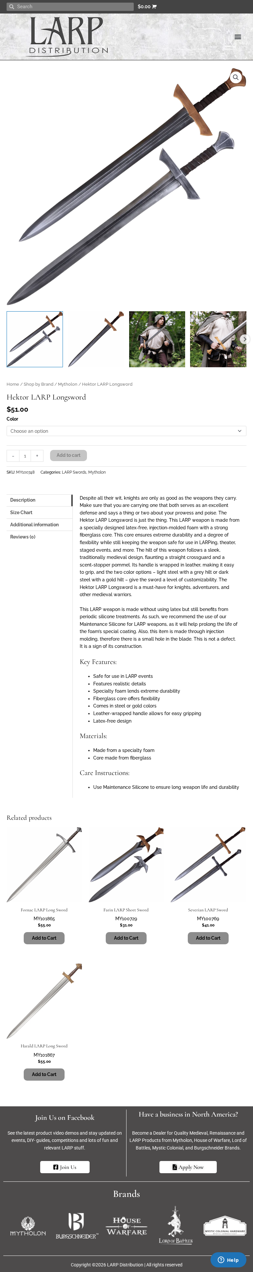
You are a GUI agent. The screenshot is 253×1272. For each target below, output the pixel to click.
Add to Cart (126, 938)
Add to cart (68, 455)
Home (13, 384)
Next (245, 339)
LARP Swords (74, 472)
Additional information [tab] (34, 524)
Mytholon (67, 384)
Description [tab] (22, 500)
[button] (237, 36)
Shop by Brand (38, 384)
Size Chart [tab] (21, 512)
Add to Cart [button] (44, 938)
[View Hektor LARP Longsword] (35, 339)
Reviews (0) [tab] (22, 536)
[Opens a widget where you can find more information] (228, 1260)
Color (12, 419)
